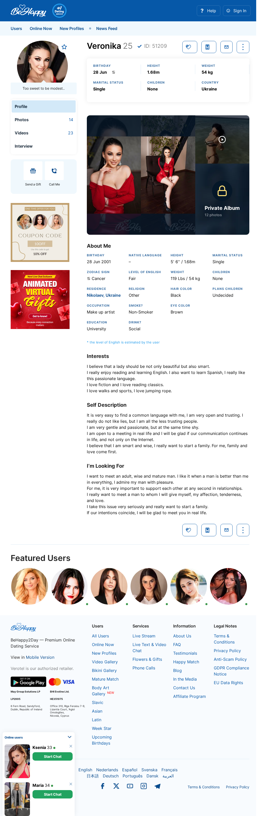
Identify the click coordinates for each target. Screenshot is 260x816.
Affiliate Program (189, 696)
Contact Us (184, 687)
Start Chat (52, 754)
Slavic (97, 702)
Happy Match (186, 661)
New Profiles (72, 28)
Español (129, 769)
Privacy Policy (227, 650)
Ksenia (39, 745)
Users (16, 28)
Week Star (101, 728)
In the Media (185, 679)
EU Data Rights (228, 682)
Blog (177, 670)
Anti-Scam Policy (230, 659)
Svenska (149, 769)
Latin (96, 719)
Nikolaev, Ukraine (104, 295)
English (85, 769)
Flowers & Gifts (147, 659)
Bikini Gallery (104, 670)
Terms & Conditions (204, 787)
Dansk (152, 775)
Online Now (41, 28)
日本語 (93, 775)
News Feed (106, 28)
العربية (168, 775)
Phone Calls (144, 667)
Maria (38, 783)
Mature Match (105, 679)
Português (132, 775)
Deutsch (111, 775)
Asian (97, 711)
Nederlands (107, 769)
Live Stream (144, 635)
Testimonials (185, 653)
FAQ (177, 644)
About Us (182, 635)
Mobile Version (40, 657)
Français (169, 769)
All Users (100, 635)
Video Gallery (105, 661)
